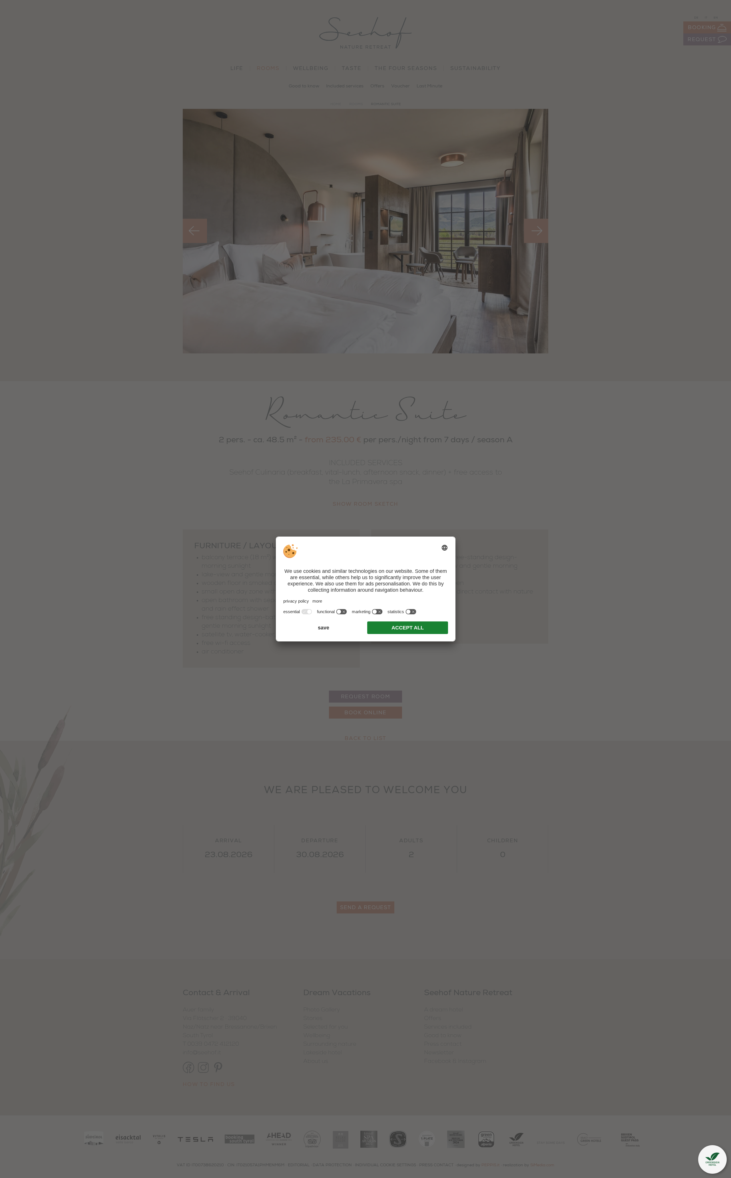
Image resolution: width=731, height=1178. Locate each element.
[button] (712, 1159)
